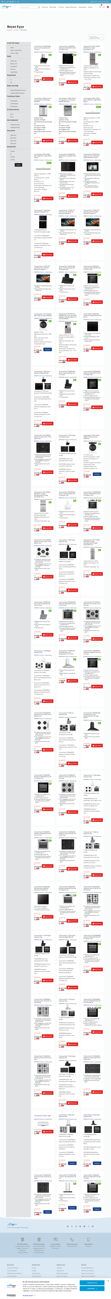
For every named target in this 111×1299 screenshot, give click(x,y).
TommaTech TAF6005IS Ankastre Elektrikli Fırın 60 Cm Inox (92, 1176)
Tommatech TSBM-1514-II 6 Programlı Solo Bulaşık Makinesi (42, 99)
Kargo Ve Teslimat (62, 1276)
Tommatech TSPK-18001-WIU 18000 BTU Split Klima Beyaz (43, 155)
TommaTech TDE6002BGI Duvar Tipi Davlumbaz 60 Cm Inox (42, 47)
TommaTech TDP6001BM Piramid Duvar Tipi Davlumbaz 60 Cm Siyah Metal (92, 715)
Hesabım (59, 1268)
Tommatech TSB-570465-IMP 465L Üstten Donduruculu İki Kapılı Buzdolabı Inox (92, 542)
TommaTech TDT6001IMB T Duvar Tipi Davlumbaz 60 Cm (67, 1176)
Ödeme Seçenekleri (62, 1273)
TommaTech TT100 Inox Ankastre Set (67, 1000)
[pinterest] (18, 1)
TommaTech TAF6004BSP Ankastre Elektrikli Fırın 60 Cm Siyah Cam (92, 373)
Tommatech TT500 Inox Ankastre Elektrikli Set (42, 372)
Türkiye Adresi (23, 1244)
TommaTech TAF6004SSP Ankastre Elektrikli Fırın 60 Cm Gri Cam (67, 603)
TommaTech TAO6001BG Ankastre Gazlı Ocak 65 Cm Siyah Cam (67, 833)
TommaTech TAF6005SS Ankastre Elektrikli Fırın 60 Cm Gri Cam (42, 833)
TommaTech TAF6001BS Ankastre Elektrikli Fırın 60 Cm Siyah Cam (67, 47)
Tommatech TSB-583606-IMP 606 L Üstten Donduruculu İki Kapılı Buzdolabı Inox (42, 494)
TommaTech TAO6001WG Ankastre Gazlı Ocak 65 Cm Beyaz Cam (42, 714)
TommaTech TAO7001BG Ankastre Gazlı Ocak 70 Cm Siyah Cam (42, 436)
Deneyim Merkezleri (87, 1268)
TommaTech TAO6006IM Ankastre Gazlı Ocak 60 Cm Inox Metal (42, 1000)
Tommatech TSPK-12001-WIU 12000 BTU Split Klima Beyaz (92, 99)
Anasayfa (9, 30)
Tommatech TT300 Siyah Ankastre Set (67, 541)
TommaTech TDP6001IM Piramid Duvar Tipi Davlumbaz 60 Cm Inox (67, 652)
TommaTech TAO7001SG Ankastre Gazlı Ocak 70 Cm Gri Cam (92, 603)
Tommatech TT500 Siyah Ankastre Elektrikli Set (42, 211)
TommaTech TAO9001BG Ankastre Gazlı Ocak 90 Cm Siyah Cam (92, 1057)
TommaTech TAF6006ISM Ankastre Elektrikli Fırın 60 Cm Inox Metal (92, 1000)
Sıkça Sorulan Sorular (87, 1273)
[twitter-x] (5, 1)
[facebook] (2, 1)
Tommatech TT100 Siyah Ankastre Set (92, 1115)
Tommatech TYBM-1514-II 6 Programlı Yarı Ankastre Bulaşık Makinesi (67, 99)
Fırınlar (34, 1268)
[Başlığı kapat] (108, 1281)
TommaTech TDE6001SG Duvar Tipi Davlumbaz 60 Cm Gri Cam (42, 603)
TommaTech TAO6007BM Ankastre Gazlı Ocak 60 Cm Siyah (42, 1176)
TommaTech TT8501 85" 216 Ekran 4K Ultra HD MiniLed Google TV (42, 267)
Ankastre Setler (36, 1276)
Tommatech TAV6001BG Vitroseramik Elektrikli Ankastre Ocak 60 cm (42, 888)
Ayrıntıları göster (28, 1295)
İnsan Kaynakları (12, 1271)
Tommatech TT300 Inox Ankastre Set (66, 1115)
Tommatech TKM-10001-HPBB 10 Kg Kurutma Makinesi (92, 436)
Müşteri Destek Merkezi (88, 1276)
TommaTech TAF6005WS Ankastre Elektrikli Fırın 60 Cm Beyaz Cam (67, 888)
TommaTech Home (13, 1268)
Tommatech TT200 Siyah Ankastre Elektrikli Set (67, 936)
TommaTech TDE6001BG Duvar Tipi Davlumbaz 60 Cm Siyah (67, 373)
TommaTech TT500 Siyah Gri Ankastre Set (67, 436)
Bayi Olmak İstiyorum (87, 1271)
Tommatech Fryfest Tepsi (42, 1116)
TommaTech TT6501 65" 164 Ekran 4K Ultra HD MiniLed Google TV (92, 211)
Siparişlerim (60, 1271)
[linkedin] (12, 1)
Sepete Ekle (48, 79)
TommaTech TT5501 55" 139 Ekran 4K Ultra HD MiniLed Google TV (67, 211)
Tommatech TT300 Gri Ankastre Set (66, 714)
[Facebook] (68, 1226)
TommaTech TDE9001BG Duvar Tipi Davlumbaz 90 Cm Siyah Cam (67, 267)
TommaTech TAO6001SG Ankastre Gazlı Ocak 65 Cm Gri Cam (67, 776)
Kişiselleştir (91, 1288)
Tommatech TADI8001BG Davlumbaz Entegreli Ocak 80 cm (67, 155)
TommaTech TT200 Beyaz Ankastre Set (92, 776)
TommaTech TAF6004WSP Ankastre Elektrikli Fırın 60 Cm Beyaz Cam (92, 493)
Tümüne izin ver (92, 1283)
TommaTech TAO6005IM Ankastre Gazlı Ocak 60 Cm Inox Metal (92, 888)
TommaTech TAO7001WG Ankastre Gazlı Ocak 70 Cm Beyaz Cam (42, 541)
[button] (61, 7)
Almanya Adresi (40, 1244)
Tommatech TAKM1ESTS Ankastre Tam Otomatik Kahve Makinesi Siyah (92, 155)
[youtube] (10, 1)
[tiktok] (15, 1)
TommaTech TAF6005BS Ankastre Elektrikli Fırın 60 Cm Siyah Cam (42, 776)
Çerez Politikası (12, 1276)
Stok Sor (47, 349)
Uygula (18, 165)
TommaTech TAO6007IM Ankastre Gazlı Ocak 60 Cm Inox (42, 1057)
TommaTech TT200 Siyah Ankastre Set (42, 936)
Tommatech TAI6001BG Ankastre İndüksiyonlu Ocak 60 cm (92, 315)
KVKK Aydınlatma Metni (14, 1273)
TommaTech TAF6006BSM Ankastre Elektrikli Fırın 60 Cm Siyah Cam (92, 937)
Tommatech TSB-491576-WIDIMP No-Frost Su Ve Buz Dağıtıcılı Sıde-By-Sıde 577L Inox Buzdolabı (68, 316)
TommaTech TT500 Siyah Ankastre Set (67, 1057)
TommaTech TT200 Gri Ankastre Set (91, 833)
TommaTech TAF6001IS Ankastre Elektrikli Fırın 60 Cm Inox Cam (92, 267)
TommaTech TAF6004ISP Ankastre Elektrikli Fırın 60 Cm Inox (92, 652)
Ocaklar (34, 1271)
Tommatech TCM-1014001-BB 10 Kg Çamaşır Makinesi (43, 315)
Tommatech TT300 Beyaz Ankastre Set (42, 651)
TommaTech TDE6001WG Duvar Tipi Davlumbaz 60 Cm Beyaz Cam (67, 493)
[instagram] (7, 1)
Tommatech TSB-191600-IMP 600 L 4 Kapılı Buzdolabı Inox (92, 47)
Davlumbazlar (36, 1273)
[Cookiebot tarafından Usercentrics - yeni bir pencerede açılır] (11, 1295)
